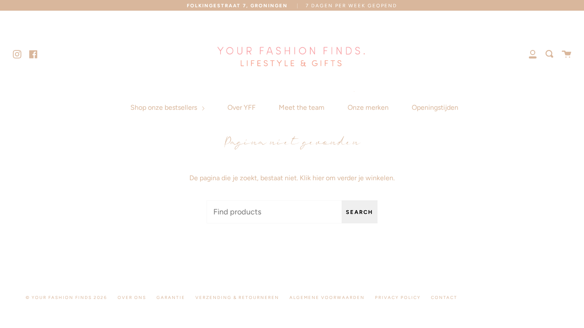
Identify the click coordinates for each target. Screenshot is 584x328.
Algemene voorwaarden (327, 297)
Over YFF (241, 107)
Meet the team (301, 107)
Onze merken (368, 107)
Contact (444, 297)
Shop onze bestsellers (164, 107)
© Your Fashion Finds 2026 (66, 297)
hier (318, 178)
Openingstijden (435, 107)
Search (359, 212)
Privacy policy (398, 297)
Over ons (132, 297)
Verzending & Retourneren (237, 297)
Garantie (170, 297)
